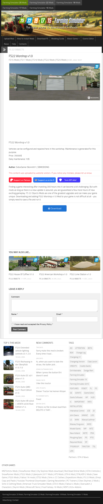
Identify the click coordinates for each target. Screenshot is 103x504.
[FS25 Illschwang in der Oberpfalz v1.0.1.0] (9, 365)
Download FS (42, 38)
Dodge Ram (88, 370)
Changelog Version (77, 361)
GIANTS (78, 393)
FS (96, 388)
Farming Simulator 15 (78, 379)
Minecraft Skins (33, 487)
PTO (92, 437)
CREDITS (73, 366)
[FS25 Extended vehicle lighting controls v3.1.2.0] (9, 351)
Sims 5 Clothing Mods (11, 484)
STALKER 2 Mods (84, 474)
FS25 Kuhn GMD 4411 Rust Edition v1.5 (23, 390)
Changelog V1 (75, 357)
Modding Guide (57, 38)
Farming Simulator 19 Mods (56, 494)
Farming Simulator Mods (15, 2)
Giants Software (76, 397)
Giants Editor (88, 38)
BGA (71, 353)
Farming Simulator (77, 375)
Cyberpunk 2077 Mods (42, 474)
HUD (93, 397)
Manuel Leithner (88, 420)
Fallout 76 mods (27, 477)
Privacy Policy (46, 324)
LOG (92, 415)
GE (71, 393)
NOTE (85, 433)
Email (59, 314)
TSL (94, 446)
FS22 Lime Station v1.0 (80, 274)
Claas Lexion (92, 361)
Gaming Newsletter (56, 480)
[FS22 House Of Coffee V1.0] (24, 263)
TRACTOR (86, 446)
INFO (90, 402)
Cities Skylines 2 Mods (88, 480)
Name (14, 314)
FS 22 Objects (16, 49)
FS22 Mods (25, 474)
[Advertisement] (54, 121)
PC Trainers (72, 480)
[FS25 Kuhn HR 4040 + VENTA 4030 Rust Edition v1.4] (9, 404)
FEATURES (74, 388)
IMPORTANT (79, 402)
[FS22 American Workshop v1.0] (54, 263)
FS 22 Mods (89, 477)
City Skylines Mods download (50, 471)
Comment (15, 297)
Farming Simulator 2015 (79, 384)
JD (94, 411)
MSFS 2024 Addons (72, 487)
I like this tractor (43, 383)
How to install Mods (25, 38)
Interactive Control (77, 411)
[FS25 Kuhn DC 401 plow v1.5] (9, 379)
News (6, 44)
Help (14, 44)
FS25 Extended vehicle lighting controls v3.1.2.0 (23, 350)
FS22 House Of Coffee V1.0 (21, 274)
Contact (15, 500)
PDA (92, 433)
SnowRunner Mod (27, 471)
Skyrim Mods (19, 487)
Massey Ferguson (77, 424)
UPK (71, 451)
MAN (77, 420)
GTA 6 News (83, 457)
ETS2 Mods (42, 477)
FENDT (84, 388)
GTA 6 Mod (70, 474)
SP (86, 442)
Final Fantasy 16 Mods (52, 487)
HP (86, 397)
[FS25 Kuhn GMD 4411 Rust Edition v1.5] (9, 390)
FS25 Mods (14, 477)
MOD (89, 424)
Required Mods (76, 442)
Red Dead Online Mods (74, 471)
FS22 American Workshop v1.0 (53, 274)
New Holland (75, 433)
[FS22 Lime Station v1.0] (85, 263)
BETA (90, 348)
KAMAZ (85, 415)
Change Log (81, 353)
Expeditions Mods (74, 477)
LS (71, 420)
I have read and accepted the (33, 324)
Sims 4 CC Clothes (56, 477)
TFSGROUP (74, 446)
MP (85, 429)
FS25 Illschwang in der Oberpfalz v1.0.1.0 (23, 364)
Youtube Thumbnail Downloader (31, 480)
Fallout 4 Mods (72, 484)
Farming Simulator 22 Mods (34, 494)
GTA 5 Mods (58, 484)
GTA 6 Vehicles (93, 471)
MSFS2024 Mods (10, 471)
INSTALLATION (76, 406)
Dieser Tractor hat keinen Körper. (51, 391)
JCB (88, 411)
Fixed (38, 399)
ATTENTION (80, 348)
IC (70, 402)
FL (91, 388)
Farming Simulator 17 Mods (77, 494)
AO (71, 348)
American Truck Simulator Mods (37, 484)
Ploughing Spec (76, 437)
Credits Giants (85, 366)
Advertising (7, 500)
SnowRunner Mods (10, 474)
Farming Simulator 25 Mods (13, 494)
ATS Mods (58, 474)
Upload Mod (9, 38)
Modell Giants (75, 429)
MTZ (91, 429)
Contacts (23, 44)
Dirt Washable (75, 370)
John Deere (74, 415)
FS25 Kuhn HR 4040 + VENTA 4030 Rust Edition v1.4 (24, 404)
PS (86, 437)
